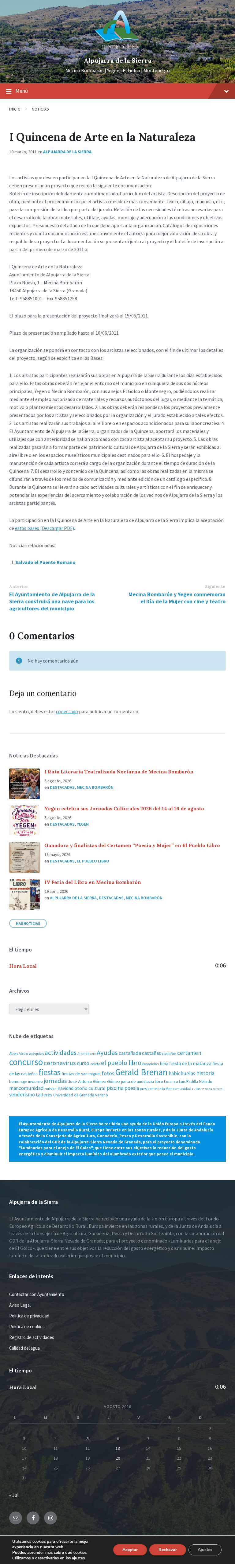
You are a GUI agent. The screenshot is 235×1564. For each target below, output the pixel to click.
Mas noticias (28, 923)
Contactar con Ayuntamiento (36, 1294)
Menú (21, 90)
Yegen (83, 824)
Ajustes (205, 1550)
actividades (60, 1052)
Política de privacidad (29, 1316)
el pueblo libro (121, 1063)
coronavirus (60, 1063)
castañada (130, 1053)
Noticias (40, 109)
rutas (196, 1088)
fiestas (50, 1072)
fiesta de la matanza (190, 1063)
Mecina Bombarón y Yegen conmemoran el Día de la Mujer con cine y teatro (177, 598)
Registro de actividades (31, 1337)
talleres (44, 1094)
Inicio (15, 109)
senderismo (22, 1094)
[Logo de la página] (117, 50)
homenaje (18, 1081)
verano (101, 1095)
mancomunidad (26, 1088)
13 (118, 1448)
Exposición (150, 1063)
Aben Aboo (18, 1053)
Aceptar (130, 1550)
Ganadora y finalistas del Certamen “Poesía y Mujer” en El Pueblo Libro (132, 845)
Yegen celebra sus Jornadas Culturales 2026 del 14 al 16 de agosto (124, 808)
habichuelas (182, 1073)
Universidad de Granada (73, 1095)
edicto (95, 1063)
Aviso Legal (20, 1305)
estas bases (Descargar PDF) (44, 528)
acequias (36, 1053)
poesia (132, 1088)
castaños (169, 1053)
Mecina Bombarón (95, 787)
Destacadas (62, 787)
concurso (26, 1062)
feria (164, 1063)
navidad (65, 1088)
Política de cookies (27, 1326)
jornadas (55, 1081)
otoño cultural (90, 1088)
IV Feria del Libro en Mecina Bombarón (92, 882)
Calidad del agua (24, 1348)
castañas (151, 1053)
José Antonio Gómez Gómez (94, 1081)
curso (83, 1063)
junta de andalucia (137, 1081)
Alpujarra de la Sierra (117, 60)
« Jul (14, 1495)
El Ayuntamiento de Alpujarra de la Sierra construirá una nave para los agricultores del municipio (52, 601)
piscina (115, 1087)
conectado (67, 711)
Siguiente (215, 586)
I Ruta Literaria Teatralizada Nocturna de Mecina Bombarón (118, 771)
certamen (189, 1052)
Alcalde (83, 1053)
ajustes (78, 1558)
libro (159, 1081)
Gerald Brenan (141, 1072)
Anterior (18, 586)
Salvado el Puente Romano (45, 562)
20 (118, 1458)
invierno (35, 1081)
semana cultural (212, 1089)
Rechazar (168, 1550)
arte (93, 1054)
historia (205, 1073)
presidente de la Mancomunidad (165, 1088)
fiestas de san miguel (81, 1073)
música (51, 1088)
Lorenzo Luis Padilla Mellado (188, 1081)
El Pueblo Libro (93, 861)
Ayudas (107, 1052)
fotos (108, 1073)
